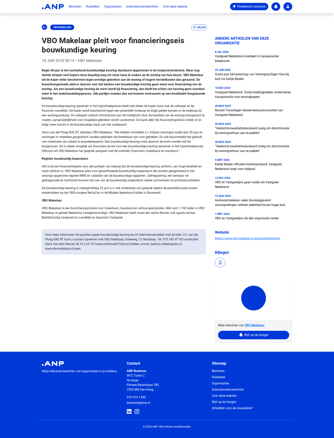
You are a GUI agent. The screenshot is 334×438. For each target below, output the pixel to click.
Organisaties (112, 6)
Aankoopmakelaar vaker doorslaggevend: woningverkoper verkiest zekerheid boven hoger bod (250, 202)
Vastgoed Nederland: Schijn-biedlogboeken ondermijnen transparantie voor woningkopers (253, 94)
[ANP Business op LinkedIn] (129, 411)
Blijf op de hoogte (224, 402)
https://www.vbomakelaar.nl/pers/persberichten (247, 238)
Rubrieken (93, 6)
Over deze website (175, 6)
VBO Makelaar (62, 27)
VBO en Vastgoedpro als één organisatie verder (247, 218)
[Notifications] (275, 6)
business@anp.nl (138, 403)
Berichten (75, 6)
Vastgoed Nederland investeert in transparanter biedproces (247, 58)
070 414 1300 (136, 397)
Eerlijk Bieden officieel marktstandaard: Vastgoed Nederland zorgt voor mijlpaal (248, 166)
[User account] (287, 6)
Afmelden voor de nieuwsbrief (232, 408)
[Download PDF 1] (220, 262)
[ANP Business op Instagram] (137, 411)
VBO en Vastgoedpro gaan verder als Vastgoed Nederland (247, 184)
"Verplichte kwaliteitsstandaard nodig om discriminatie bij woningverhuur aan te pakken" (252, 130)
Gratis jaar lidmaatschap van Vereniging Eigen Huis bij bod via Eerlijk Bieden (252, 76)
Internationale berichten (142, 6)
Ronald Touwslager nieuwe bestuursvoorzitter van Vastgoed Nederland (249, 112)
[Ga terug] (44, 27)
